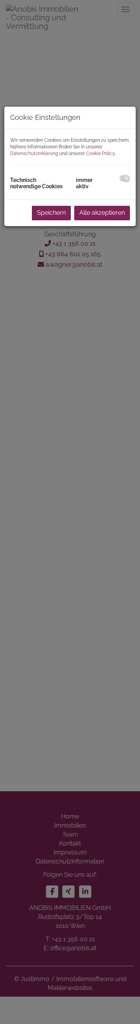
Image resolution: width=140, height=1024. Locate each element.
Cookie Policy (100, 153)
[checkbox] (124, 178)
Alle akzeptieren (102, 212)
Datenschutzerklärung (34, 153)
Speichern (51, 212)
